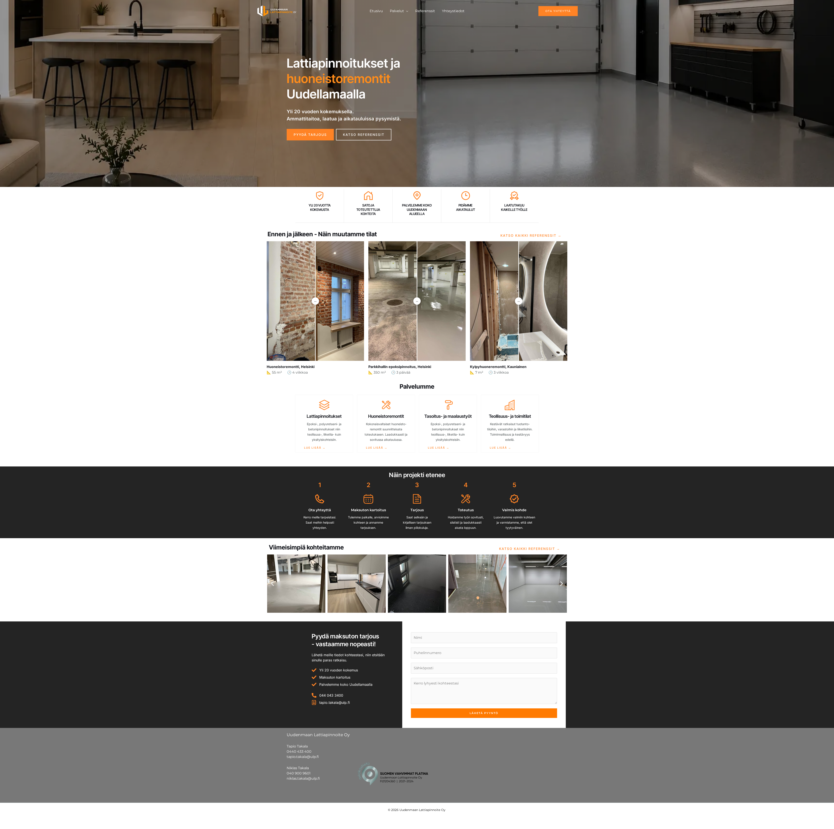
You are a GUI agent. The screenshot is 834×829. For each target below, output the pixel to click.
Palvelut (397, 11)
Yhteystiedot (453, 11)
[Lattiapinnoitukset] (324, 405)
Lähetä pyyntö (484, 713)
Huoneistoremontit (386, 416)
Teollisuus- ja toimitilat (510, 416)
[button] (547, 11)
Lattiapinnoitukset (324, 416)
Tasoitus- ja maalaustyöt (448, 416)
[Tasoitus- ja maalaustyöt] (448, 405)
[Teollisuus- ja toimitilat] (510, 405)
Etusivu (376, 11)
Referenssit (425, 11)
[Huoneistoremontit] (386, 405)
